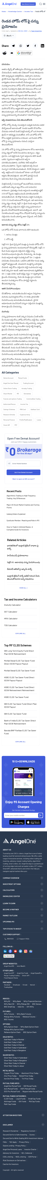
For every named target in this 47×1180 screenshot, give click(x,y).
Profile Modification (26, 420)
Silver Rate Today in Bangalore (15, 1060)
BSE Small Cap (9, 1007)
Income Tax (24, 404)
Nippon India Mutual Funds (32, 1091)
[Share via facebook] (35, 45)
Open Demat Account (28, 4)
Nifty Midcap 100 (23, 1004)
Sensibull (7, 985)
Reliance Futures (29, 1017)
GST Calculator (10, 611)
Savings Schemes (9, 409)
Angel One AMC (9, 966)
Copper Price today (11, 1073)
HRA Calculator (11, 618)
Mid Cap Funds (34, 1101)
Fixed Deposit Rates (11, 978)
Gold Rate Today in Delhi (13, 1042)
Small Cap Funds (34, 1099)
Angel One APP (9, 973)
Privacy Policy (24, 1142)
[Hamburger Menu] (44, 4)
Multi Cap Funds (10, 1104)
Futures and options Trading (12, 399)
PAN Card (23, 409)
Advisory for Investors (11, 1153)
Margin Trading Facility (12, 975)
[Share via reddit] (4, 53)
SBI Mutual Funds (30, 1086)
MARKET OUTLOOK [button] (10, 915)
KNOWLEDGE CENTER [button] (11, 896)
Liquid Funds (21, 1099)
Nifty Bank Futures (24, 1014)
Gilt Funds (22, 1101)
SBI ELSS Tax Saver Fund (15, 713)
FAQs (5, 1142)
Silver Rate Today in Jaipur (14, 1066)
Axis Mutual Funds (11, 1089)
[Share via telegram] (13, 45)
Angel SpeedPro (36, 973)
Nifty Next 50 (9, 1004)
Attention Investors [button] (12, 1115)
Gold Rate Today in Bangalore (15, 1050)
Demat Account (8, 378)
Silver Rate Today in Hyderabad (15, 1058)
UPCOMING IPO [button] (8, 922)
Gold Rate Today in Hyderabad (15, 1048)
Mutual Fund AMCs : (11, 1083)
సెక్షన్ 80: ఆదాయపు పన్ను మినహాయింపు (23, 562)
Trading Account (28, 383)
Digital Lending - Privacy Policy (14, 1146)
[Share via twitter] (28, 45)
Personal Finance (9, 420)
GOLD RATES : (8, 1037)
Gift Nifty (30, 1007)
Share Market (7, 394)
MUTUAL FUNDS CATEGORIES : (15, 1096)
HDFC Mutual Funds (27, 1089)
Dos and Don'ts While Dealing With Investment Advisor (23, 1138)
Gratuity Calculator (12, 605)
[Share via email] (11, 53)
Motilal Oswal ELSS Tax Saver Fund (19, 670)
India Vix (21, 1007)
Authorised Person (9, 404)
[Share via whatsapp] (20, 45)
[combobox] (9, 35)
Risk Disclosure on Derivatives (14, 1160)
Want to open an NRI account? (23, 479)
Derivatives (27, 394)
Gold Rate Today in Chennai (14, 1045)
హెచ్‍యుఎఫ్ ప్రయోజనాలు (17, 555)
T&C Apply (13, 1142)
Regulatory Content (28, 1131)
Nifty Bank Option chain (30, 1027)
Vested (32, 985)
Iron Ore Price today (11, 1078)
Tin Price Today (27, 1078)
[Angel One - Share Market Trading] (9, 4)
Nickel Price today (26, 1076)
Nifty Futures (9, 1014)
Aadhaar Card (35, 409)
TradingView (8, 987)
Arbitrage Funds (10, 1101)
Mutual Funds (22, 378)
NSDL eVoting (21, 1157)
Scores (32, 1135)
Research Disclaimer (10, 1131)
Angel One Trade (22, 973)
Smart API (6, 425)
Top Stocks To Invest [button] (12, 929)
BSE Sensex (36, 1004)
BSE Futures (9, 1019)
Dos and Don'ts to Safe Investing (15, 1135)
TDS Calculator (10, 625)
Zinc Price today (10, 1076)
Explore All (21, 633)
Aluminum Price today (29, 1073)
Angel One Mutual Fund (12, 1086)
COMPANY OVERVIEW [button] (11, 878)
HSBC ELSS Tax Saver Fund (16, 697)
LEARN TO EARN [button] (9, 903)
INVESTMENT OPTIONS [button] (12, 884)
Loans (39, 420)
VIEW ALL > (23, 588)
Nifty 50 (7, 1001)
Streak (25, 985)
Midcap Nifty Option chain (14, 1029)
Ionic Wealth (21, 966)
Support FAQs (24, 939)
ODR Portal (32, 1157)
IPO (18, 394)
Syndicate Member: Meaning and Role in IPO (23, 520)
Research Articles (9, 415)
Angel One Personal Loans (12, 1149)
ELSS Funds (8, 1099)
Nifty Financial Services (33, 1001)
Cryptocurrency (25, 415)
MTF (16, 425)
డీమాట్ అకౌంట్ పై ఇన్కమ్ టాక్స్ (19, 569)
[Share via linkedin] (42, 45)
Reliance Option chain (12, 1032)
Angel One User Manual (10, 383)
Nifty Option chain (11, 1027)
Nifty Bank (17, 1001)
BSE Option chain (30, 1032)
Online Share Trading (10, 388)
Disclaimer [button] (8, 1125)
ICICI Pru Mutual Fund (12, 1091)
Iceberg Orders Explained (16, 514)
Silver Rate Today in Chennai (14, 1063)
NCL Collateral (26, 1153)
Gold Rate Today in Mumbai (14, 1039)
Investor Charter (30, 1149)
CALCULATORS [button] (8, 890)
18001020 (10, 939)
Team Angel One (36, 31)
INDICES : (6, 999)
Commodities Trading (33, 399)
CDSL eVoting (8, 1157)
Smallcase (16, 985)
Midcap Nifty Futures (12, 1017)
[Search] (40, 4)
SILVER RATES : (9, 1055)
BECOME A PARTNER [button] (11, 909)
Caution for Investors (10, 1164)
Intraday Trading (27, 388)
